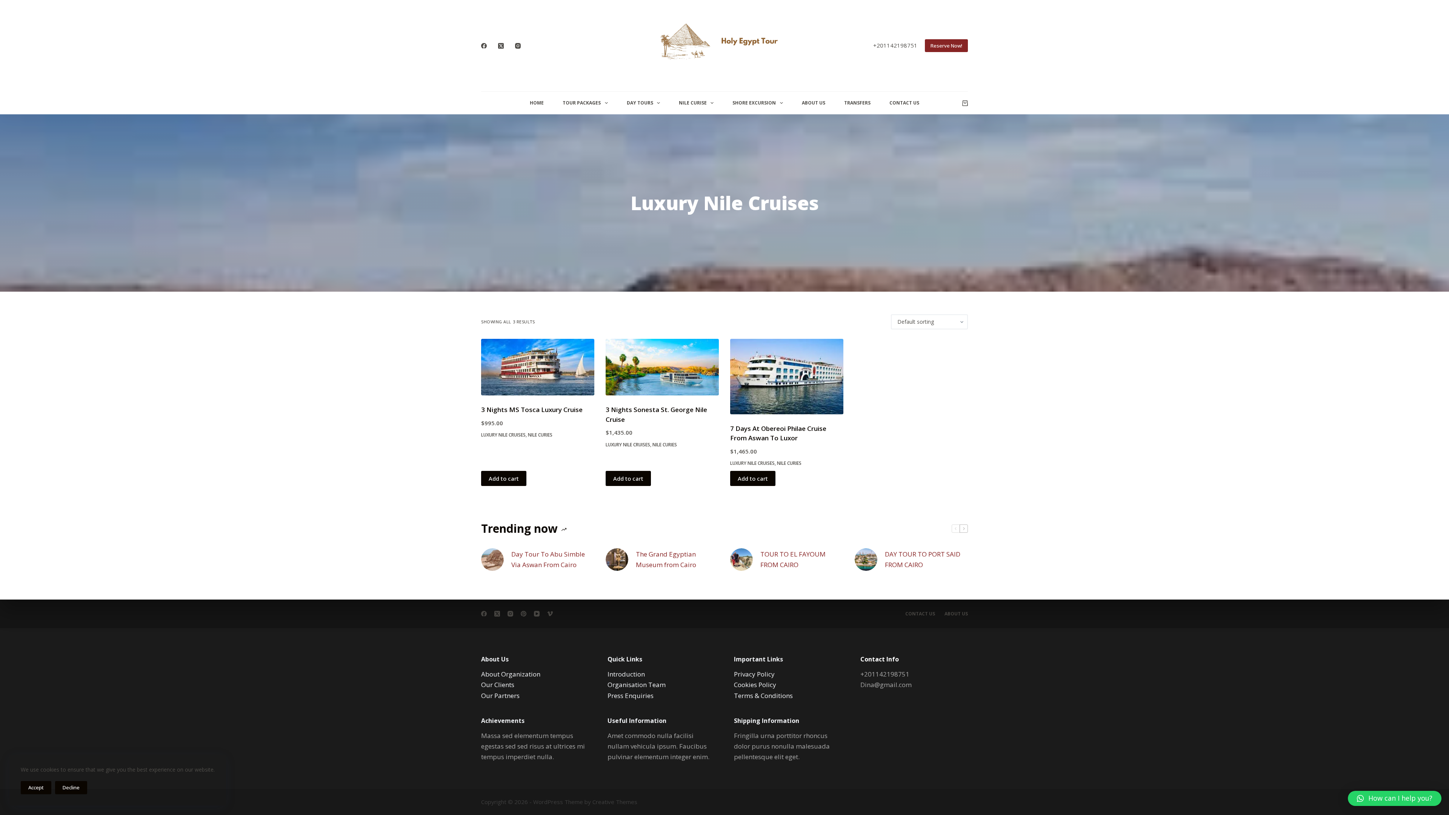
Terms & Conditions (763, 695)
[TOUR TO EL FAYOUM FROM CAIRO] (741, 559)
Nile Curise (693, 103)
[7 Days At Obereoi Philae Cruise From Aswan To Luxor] (786, 376)
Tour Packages (582, 103)
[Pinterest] (523, 614)
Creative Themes (614, 802)
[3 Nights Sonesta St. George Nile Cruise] (662, 367)
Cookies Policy (755, 684)
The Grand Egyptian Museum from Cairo (666, 559)
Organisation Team (637, 684)
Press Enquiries (631, 695)
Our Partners (500, 695)
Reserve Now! (946, 45)
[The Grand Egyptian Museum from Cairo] (617, 559)
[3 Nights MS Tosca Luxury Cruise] (537, 367)
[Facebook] (484, 46)
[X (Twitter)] (501, 46)
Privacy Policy (754, 674)
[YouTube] (537, 614)
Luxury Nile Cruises (503, 435)
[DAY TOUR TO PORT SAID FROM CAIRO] (866, 559)
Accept (36, 787)
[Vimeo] (550, 614)
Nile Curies (540, 435)
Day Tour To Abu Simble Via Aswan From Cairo (548, 559)
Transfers (857, 103)
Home (537, 103)
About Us (813, 103)
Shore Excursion (754, 103)
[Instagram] (518, 46)
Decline (71, 787)
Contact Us (904, 103)
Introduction (626, 674)
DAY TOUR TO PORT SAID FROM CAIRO (922, 559)
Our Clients (497, 684)
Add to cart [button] (504, 478)
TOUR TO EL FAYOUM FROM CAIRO (793, 559)
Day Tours (640, 103)
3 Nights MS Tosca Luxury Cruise (532, 409)
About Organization (510, 674)
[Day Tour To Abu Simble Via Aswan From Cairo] (492, 559)
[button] (1394, 798)
